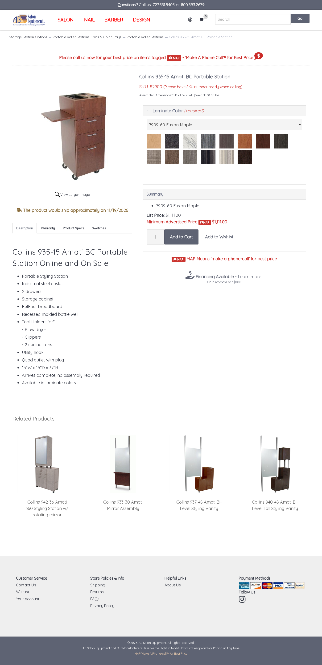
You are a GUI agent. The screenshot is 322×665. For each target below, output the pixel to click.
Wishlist (22, 591)
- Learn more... (228, 276)
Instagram (242, 599)
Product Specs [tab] (73, 228)
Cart (203, 20)
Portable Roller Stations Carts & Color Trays (87, 37)
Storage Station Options (28, 37)
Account (190, 19)
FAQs (94, 599)
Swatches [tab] (99, 228)
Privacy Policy (102, 605)
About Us (173, 585)
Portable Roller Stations (145, 37)
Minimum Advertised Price (178, 221)
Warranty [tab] (48, 228)
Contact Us (26, 585)
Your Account (27, 599)
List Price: (156, 215)
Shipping (97, 585)
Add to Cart (181, 237)
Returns (97, 591)
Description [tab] (24, 228)
